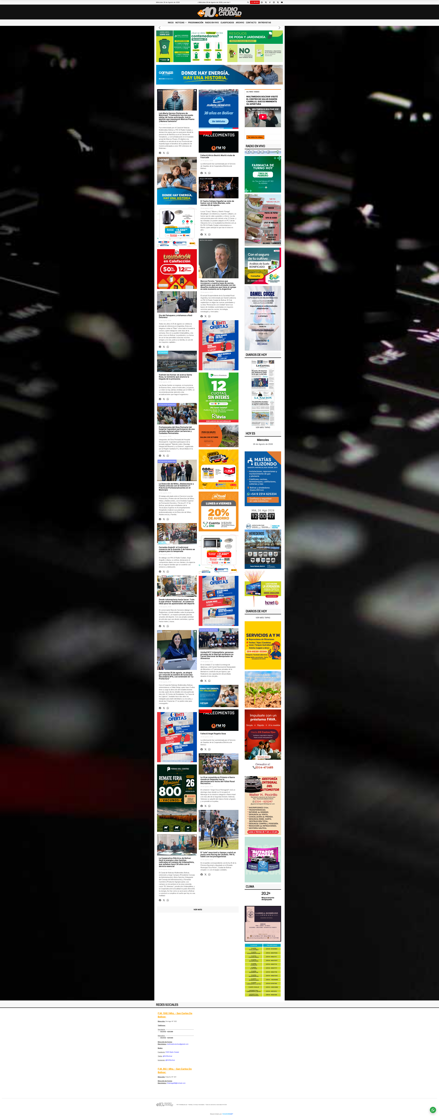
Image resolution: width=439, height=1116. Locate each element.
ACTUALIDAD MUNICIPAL (167, 405)
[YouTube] (282, 2)
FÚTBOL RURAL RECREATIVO (210, 755)
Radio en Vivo (212, 22)
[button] (248, 2)
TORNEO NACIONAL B (207, 811)
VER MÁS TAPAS (263, 427)
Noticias (180, 22)
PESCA (160, 525)
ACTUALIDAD (163, 352)
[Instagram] (274, 2)
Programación (195, 22)
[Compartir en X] (164, 153)
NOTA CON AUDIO (206, 178)
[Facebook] (270, 2)
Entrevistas (264, 22)
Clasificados (227, 22)
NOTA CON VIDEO (164, 91)
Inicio (171, 22)
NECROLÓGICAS (205, 133)
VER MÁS (198, 909)
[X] (266, 2)
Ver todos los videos (255, 137)
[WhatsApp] (262, 2)
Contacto (251, 22)
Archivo (240, 22)
